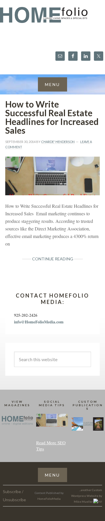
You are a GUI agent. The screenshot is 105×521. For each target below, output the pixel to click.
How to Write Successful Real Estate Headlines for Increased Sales (52, 117)
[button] (52, 84)
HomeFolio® (52, 18)
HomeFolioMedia (49, 498)
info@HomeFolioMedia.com (39, 322)
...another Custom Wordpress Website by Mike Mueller (86, 495)
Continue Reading (52, 258)
